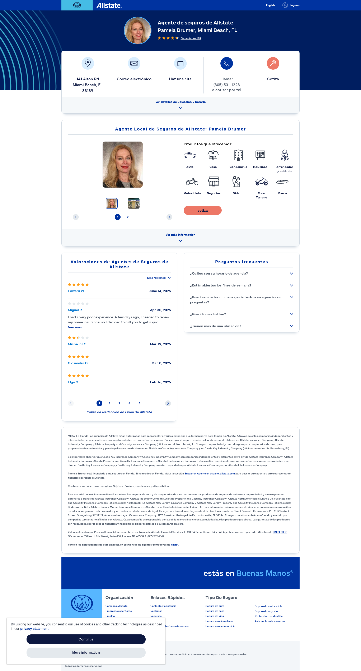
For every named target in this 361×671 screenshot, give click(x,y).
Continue (86, 639)
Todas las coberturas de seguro (169, 625)
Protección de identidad (269, 616)
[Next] (169, 217)
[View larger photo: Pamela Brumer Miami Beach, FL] (123, 165)
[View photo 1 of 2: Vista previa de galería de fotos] (112, 203)
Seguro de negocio (266, 611)
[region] (86, 641)
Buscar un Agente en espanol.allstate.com (209, 473)
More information (86, 652)
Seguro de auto (215, 605)
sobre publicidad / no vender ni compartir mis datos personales (208, 654)
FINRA (276, 531)
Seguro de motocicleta (268, 606)
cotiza (203, 210)
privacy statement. (34, 628)
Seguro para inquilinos (219, 620)
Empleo (110, 615)
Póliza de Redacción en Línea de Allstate (119, 412)
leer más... (76, 327)
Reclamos (156, 610)
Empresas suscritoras (119, 610)
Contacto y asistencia (163, 605)
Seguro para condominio (220, 625)
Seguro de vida (215, 615)
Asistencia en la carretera (270, 621)
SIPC (284, 531)
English (270, 5)
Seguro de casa (215, 610)
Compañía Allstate (116, 605)
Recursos (155, 615)
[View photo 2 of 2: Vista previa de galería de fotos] (134, 203)
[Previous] (76, 217)
